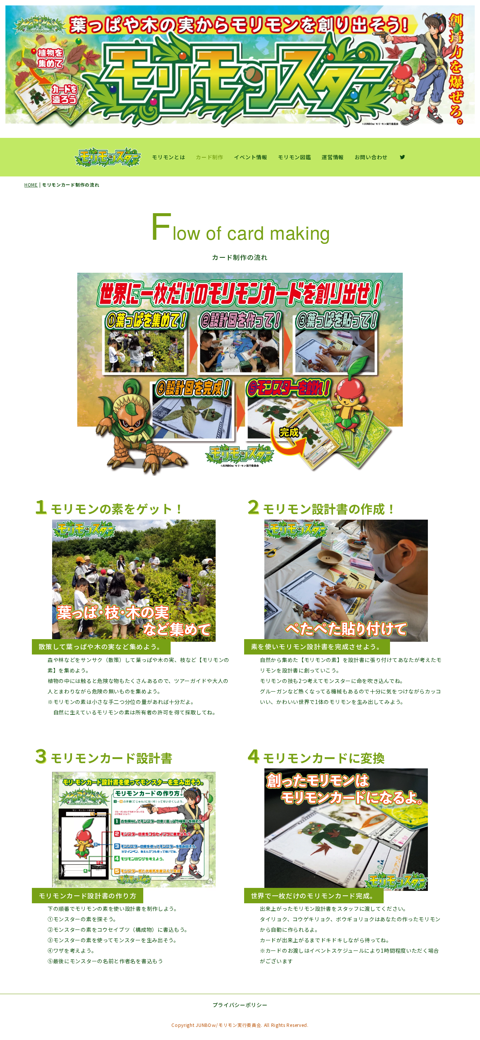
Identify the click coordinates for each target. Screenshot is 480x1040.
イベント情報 (250, 157)
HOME (31, 184)
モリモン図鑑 (294, 157)
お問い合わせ (371, 157)
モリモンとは (168, 157)
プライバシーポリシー (240, 1005)
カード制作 (210, 157)
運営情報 (333, 157)
